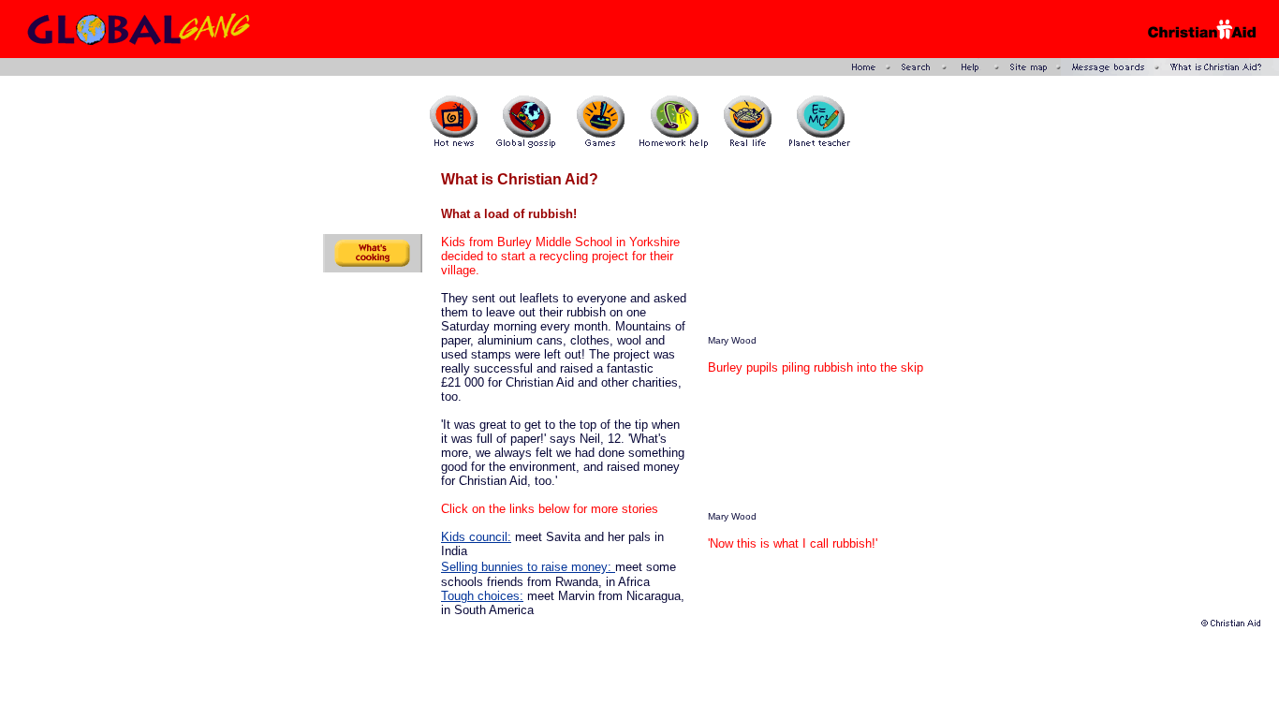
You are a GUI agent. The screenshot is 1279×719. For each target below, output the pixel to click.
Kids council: (476, 537)
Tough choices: (482, 596)
